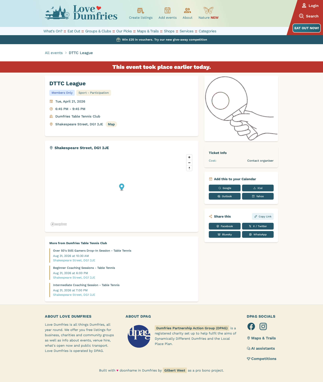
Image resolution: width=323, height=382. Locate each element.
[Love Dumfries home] (81, 13)
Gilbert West (174, 370)
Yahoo (260, 196)
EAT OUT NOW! (306, 28)
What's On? (52, 31)
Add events (168, 17)
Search (312, 16)
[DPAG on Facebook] (251, 326)
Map (111, 124)
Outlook (227, 196)
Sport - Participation (94, 92)
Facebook (227, 226)
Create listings (141, 17)
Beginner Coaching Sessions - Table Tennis (84, 268)
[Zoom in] (189, 157)
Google (227, 188)
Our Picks (124, 31)
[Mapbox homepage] (58, 224)
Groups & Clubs (98, 31)
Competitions (263, 358)
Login (314, 5)
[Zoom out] (189, 162)
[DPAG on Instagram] (263, 326)
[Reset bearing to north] (189, 168)
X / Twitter (260, 226)
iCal (260, 188)
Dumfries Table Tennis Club (77, 116)
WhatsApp (260, 234)
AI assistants (263, 348)
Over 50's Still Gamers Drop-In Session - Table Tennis (92, 250)
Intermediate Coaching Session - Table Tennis (86, 285)
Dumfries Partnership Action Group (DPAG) (192, 328)
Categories (207, 31)
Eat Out (73, 31)
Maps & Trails (148, 31)
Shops (169, 31)
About (188, 17)
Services (186, 31)
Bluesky (227, 234)
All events (54, 53)
